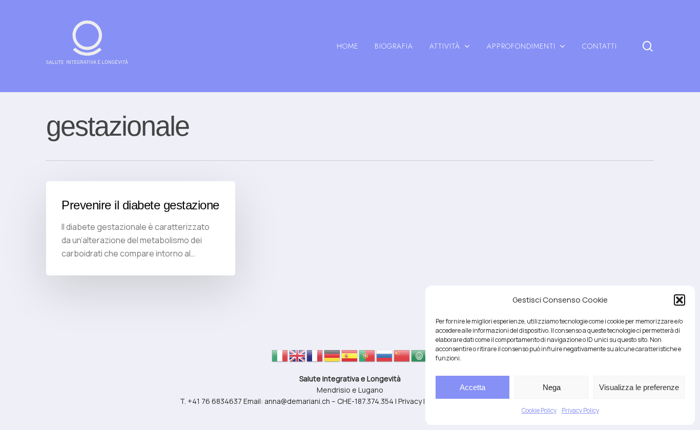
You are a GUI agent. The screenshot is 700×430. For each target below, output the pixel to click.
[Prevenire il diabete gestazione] (140, 228)
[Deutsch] (332, 358)
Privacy (410, 401)
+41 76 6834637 (215, 401)
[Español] (350, 358)
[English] (297, 358)
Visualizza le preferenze (639, 387)
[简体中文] (402, 358)
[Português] (367, 358)
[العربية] (419, 358)
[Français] (315, 358)
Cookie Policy (539, 410)
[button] (679, 300)
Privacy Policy (580, 410)
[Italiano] (280, 358)
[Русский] (385, 358)
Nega (552, 387)
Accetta (472, 387)
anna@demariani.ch (297, 401)
